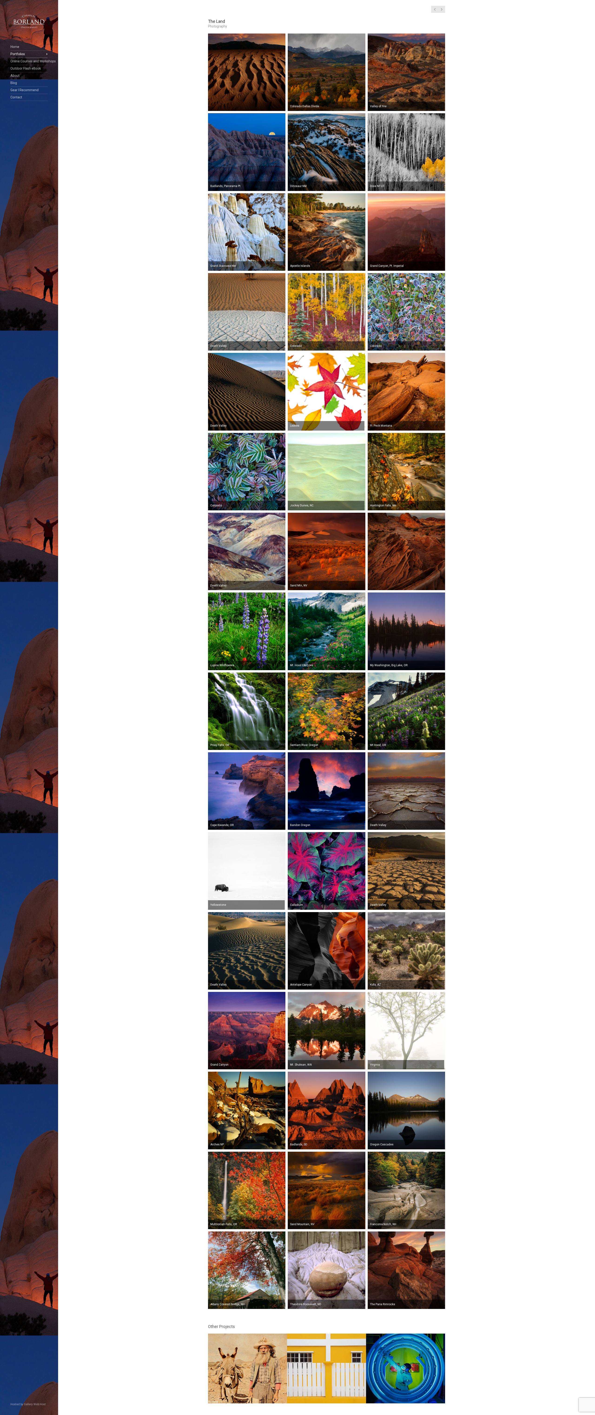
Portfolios (17, 54)
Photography (217, 26)
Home (14, 47)
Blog (13, 83)
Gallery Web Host (35, 1404)
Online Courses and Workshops (29, 61)
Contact (16, 97)
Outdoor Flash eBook (25, 68)
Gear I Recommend (24, 90)
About (15, 75)
